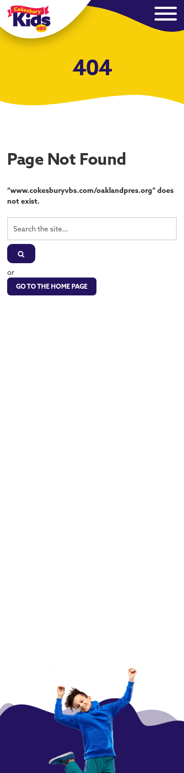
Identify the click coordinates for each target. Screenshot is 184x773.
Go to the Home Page (52, 286)
